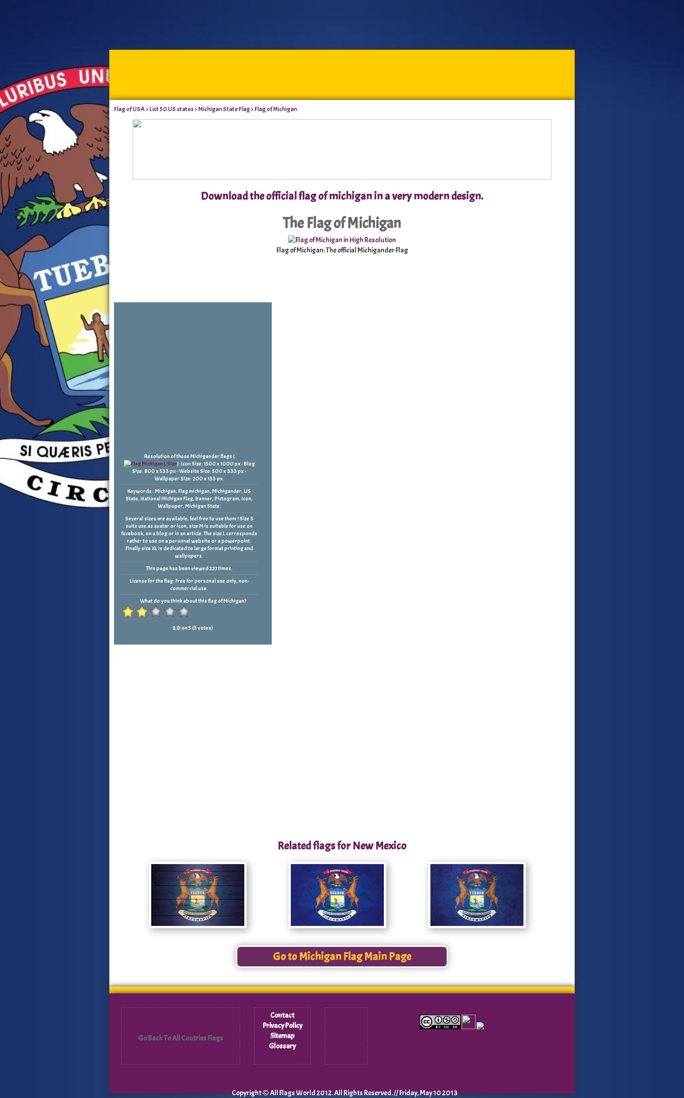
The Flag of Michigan (342, 223)
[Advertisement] (342, 126)
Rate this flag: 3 (156, 612)
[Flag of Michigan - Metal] (477, 926)
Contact (282, 1015)
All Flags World (292, 1093)
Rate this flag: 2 (142, 612)
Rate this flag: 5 (184, 612)
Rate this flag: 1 (128, 612)
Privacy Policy (282, 1025)
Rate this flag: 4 (170, 612)
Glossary (282, 1046)
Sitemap (282, 1035)
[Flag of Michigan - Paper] (337, 926)
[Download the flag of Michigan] (342, 240)
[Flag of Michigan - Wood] (198, 926)
